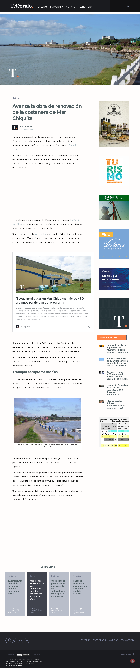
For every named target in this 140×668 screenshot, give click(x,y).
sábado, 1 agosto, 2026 (56, 611)
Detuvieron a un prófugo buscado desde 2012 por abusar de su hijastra (117, 375)
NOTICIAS (71, 7)
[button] (70, 49)
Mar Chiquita (26, 127)
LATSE (42, 655)
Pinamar (33, 608)
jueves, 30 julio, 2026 (14, 611)
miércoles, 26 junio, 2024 (29, 129)
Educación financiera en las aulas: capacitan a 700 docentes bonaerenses (117, 390)
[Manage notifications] (132, 661)
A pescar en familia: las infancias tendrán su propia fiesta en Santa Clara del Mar (117, 362)
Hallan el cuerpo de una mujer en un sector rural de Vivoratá (58, 587)
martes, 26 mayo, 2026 (77, 611)
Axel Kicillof (40, 234)
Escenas (77, 576)
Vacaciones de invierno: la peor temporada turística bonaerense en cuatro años (15, 590)
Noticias (16, 98)
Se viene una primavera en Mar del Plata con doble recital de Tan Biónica (80, 587)
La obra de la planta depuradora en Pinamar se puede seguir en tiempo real (117, 348)
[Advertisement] (47, 193)
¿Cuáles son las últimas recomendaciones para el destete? (116, 404)
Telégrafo (11, 608)
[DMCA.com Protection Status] (23, 655)
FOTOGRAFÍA (56, 7)
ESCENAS (43, 7)
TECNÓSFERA (85, 7)
